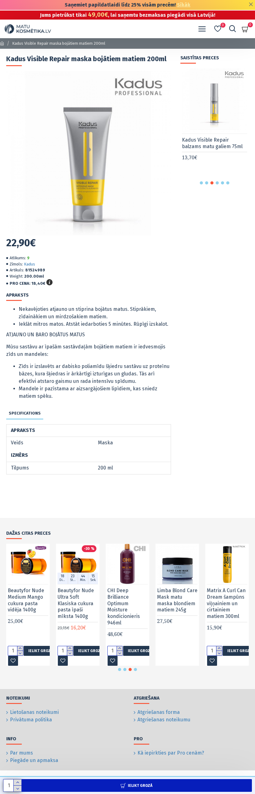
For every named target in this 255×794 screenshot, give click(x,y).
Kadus (29, 264)
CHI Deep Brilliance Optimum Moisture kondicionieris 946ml (123, 607)
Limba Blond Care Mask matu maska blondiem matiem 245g (177, 600)
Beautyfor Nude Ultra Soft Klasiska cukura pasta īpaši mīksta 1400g (76, 603)
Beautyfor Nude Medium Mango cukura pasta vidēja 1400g (26, 600)
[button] (201, 182)
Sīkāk (183, 5)
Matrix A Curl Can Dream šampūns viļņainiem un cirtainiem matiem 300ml (226, 603)
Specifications (25, 413)
